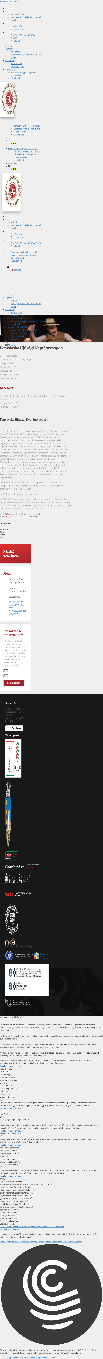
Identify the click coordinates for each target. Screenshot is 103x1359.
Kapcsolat (14, 137)
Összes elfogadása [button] (8, 1226)
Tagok (13, 20)
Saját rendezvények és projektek (25, 122)
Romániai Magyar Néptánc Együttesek (28, 243)
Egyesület (11, 11)
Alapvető (4, 1060)
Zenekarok (15, 41)
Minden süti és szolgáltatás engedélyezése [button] (63, 1242)
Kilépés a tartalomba (9, 1)
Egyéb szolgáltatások (9, 1170)
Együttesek (12, 32)
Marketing (4, 1125)
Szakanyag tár (17, 29)
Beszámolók (16, 26)
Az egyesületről (18, 14)
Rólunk (14, 222)
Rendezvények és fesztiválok (26, 126)
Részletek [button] (50, 1357)
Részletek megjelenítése (10, 1066)
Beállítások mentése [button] (55, 1226)
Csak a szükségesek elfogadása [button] (31, 1226)
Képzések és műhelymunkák (26, 129)
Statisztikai (5, 1102)
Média (2, 1139)
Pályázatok (14, 597)
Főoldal (10, 8)
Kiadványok (18, 135)
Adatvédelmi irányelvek (10, 1229)
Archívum (12, 23)
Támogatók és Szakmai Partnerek (26, 17)
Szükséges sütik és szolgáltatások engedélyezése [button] (22, 1242)
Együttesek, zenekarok (18, 240)
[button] (36, 529)
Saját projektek (20, 132)
